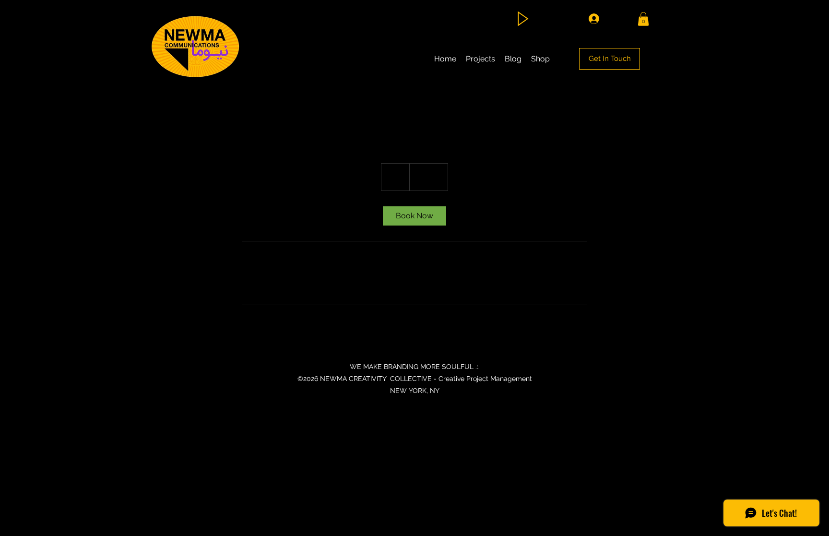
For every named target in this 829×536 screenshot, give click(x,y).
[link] (414, 216)
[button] (643, 19)
